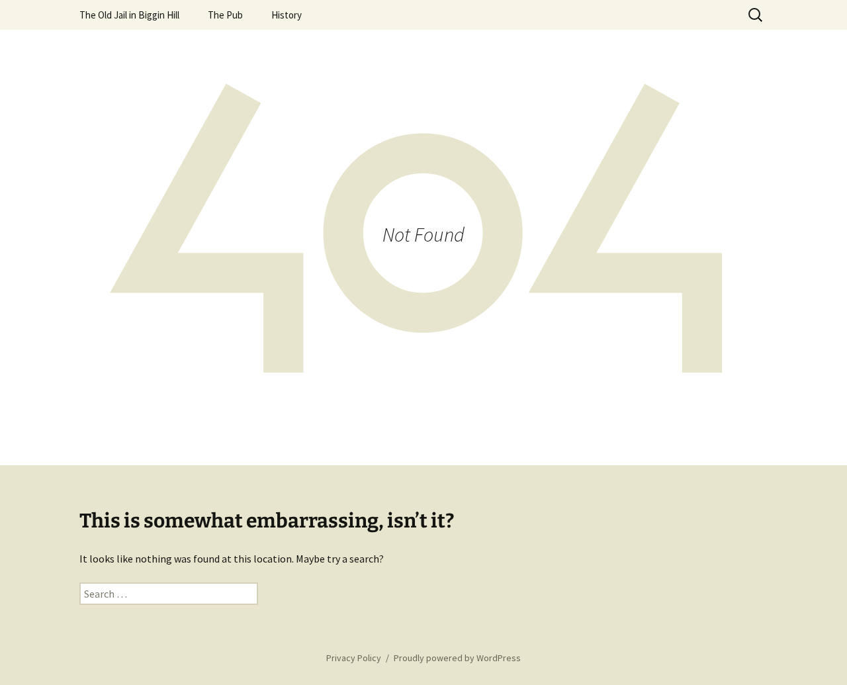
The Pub (225, 15)
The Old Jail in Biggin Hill (129, 15)
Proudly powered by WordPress (457, 658)
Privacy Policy (353, 658)
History (286, 15)
